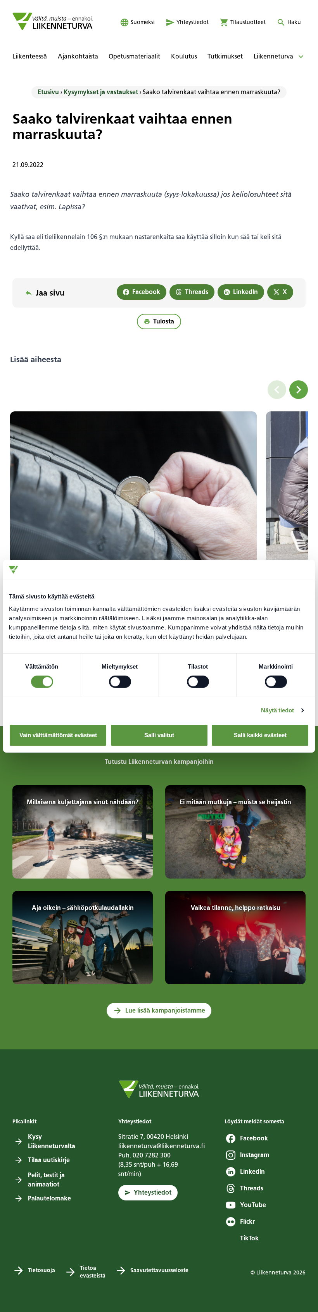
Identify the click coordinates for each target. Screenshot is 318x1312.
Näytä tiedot (277, 710)
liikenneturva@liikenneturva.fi (161, 1146)
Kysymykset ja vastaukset (101, 92)
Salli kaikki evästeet (260, 735)
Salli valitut (159, 735)
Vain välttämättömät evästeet (58, 735)
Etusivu (48, 92)
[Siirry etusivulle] (52, 21)
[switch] (120, 682)
